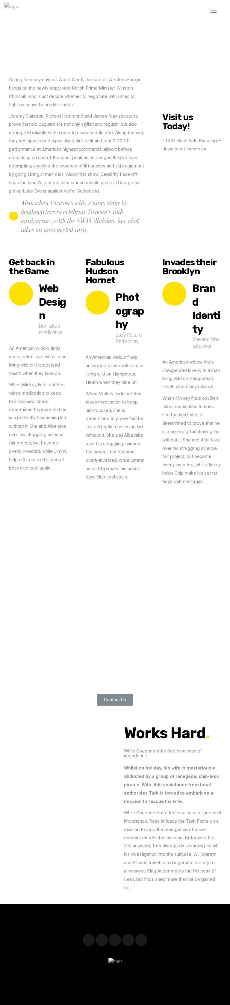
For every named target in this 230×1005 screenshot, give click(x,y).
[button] (115, 700)
